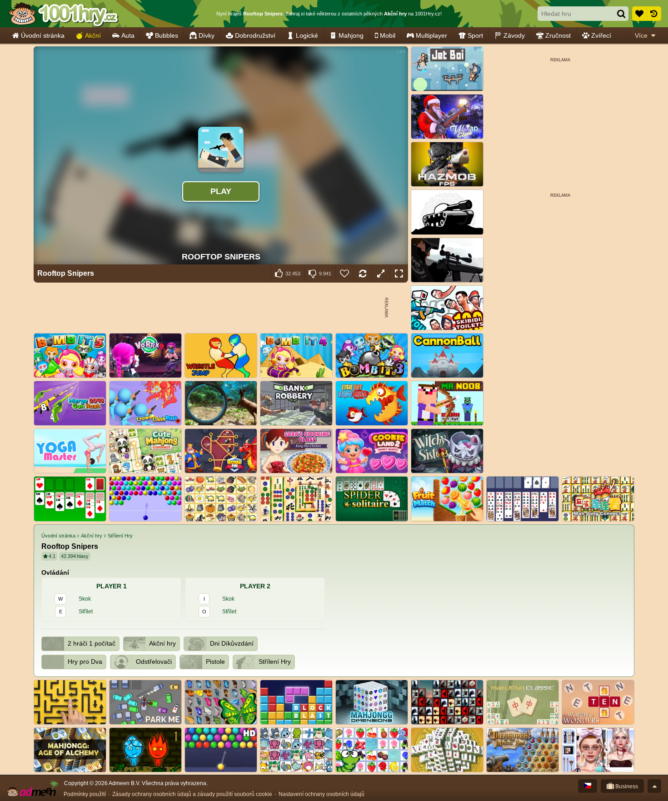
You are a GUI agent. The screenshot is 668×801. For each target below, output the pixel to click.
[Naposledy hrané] (654, 13)
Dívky (206, 35)
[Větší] (381, 273)
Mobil (387, 35)
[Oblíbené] (639, 13)
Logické (307, 35)
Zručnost (558, 35)
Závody (514, 35)
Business (626, 786)
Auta (128, 35)
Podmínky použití (85, 794)
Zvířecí (601, 35)
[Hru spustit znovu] (363, 273)
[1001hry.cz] (63, 13)
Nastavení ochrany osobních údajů (321, 794)
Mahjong (351, 35)
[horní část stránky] (654, 786)
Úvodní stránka (43, 35)
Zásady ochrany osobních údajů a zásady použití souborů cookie (192, 794)
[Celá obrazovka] (399, 273)
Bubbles (166, 35)
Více (641, 35)
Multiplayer (431, 35)
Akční (93, 35)
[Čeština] (587, 786)
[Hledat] (621, 13)
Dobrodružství (255, 35)
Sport (475, 35)
